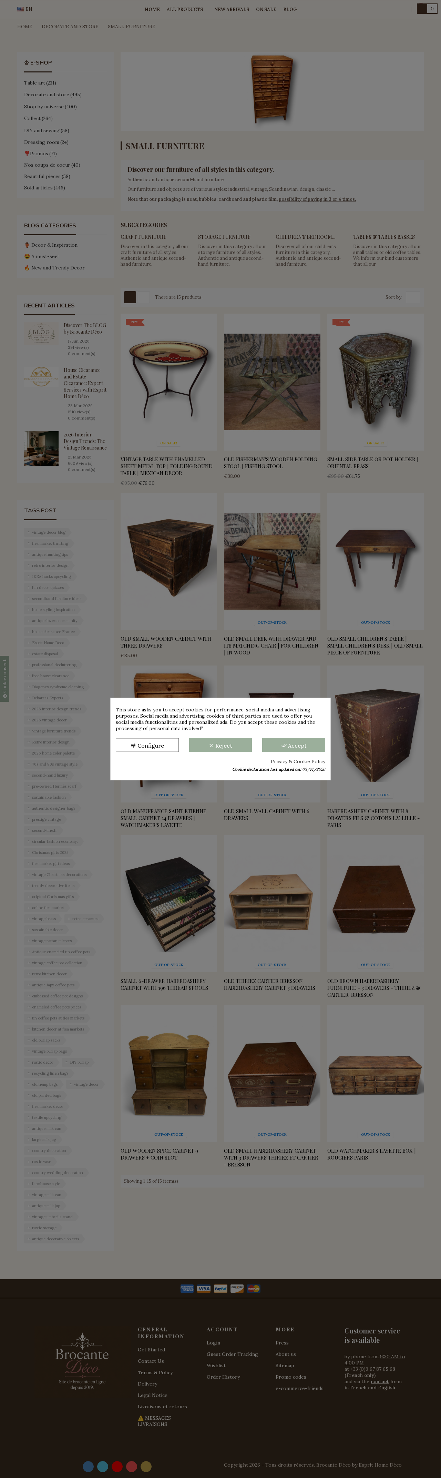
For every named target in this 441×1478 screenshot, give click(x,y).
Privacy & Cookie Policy (298, 761)
